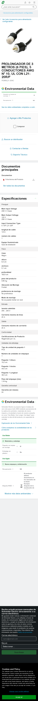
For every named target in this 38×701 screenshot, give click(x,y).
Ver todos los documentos (14, 186)
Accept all (19, 697)
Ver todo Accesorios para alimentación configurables (16, 20)
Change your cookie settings (19, 691)
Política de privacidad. (25, 632)
